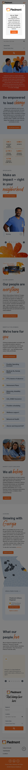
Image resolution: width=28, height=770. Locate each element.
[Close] (23, 5)
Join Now (14, 32)
